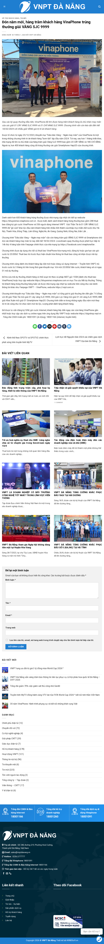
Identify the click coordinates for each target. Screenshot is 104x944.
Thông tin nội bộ (9, 759)
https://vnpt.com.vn (65, 287)
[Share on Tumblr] (64, 326)
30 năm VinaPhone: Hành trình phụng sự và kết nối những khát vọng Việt (43, 704)
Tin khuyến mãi (9, 764)
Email (8, 615)
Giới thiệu (9, 900)
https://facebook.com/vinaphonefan (78, 244)
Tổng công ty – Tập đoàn (14, 780)
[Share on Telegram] (69, 326)
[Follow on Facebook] (4, 873)
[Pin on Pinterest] (54, 326)
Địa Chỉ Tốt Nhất (32, 877)
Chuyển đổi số (8, 728)
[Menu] (4, 7)
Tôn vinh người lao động (13, 775)
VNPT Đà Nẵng (35, 35)
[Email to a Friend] (49, 326)
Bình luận (10, 580)
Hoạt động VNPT (10, 754)
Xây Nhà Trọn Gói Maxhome (53, 877)
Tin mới (23, 18)
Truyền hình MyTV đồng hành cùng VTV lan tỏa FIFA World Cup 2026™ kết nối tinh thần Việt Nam (55, 695)
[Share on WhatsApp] (35, 326)
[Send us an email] (7, 873)
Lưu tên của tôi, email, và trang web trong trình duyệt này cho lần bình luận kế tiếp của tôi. (52, 640)
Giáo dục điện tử (9, 743)
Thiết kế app (19, 877)
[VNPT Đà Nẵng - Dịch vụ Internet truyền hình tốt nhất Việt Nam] (52, 6)
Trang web (10, 628)
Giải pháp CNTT (9, 738)
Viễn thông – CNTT (11, 785)
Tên (8, 603)
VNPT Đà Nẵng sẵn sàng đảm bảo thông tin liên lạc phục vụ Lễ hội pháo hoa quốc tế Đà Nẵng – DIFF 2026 (55, 678)
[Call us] (10, 873)
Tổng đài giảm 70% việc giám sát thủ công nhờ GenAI (35, 686)
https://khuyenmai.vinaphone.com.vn (19, 221)
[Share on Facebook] (40, 326)
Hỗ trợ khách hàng (10, 18)
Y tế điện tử (7, 790)
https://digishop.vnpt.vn (90, 313)
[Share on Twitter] (44, 326)
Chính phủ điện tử (10, 723)
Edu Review (7, 877)
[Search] (99, 7)
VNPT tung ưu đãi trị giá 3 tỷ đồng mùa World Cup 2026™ (37, 668)
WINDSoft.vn (72, 940)
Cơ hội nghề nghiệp (11, 733)
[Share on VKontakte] (59, 326)
